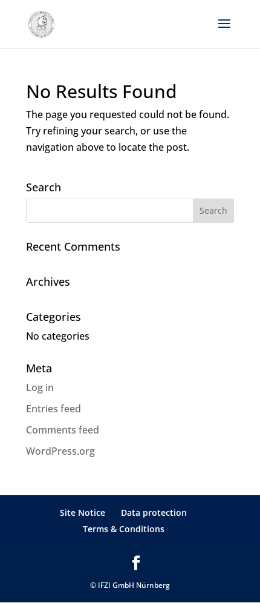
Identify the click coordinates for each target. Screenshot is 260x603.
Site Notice (82, 512)
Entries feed (53, 408)
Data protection (154, 512)
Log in (40, 387)
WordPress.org (60, 451)
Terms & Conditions (123, 529)
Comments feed (62, 430)
